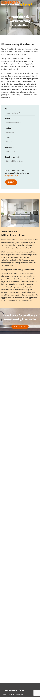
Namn (7, 109)
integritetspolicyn (11, 176)
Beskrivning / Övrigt (12, 157)
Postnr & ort (9, 147)
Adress (7, 138)
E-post (7, 119)
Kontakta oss (20, 326)
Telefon (8, 128)
